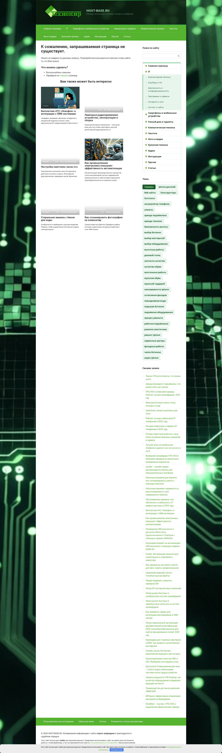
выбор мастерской (154, 238)
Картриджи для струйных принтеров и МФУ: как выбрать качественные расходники (163, 643)
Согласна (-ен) (116, 750)
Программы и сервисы (159, 96)
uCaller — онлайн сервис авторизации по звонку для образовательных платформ (159, 470)
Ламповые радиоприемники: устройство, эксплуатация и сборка (101, 117)
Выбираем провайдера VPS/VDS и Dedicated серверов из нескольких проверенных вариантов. (162, 459)
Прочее (115, 36)
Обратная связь (86, 721)
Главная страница (52, 28)
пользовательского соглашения (103, 743)
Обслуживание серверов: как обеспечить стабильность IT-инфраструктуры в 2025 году (160, 502)
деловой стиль (152, 255)
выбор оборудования (156, 243)
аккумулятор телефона (156, 204)
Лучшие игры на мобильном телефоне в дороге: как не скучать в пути (163, 448)
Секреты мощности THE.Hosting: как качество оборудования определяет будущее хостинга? (163, 680)
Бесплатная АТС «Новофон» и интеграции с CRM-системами (58, 112)
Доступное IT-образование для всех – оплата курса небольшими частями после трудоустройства (163, 669)
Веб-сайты (150, 192)
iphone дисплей (167, 186)
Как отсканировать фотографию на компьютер (104, 219)
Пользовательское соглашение (58, 721)
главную (64, 75)
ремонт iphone (152, 335)
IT (67, 28)
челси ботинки (152, 352)
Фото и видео (50, 36)
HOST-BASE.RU (98, 10)
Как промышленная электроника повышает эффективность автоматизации (103, 165)
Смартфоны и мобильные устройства (91, 28)
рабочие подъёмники (156, 323)
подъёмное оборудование (158, 312)
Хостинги (149, 198)
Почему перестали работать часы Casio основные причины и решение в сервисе (163, 437)
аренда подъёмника (155, 215)
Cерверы (149, 186)
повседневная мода (155, 300)
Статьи (127, 36)
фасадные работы (154, 346)
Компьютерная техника (159, 77)
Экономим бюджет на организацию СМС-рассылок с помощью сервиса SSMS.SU (163, 546)
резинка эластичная (155, 329)
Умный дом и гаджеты (125, 28)
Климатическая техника (152, 28)
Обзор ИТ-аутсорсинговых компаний (163, 588)
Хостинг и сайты (156, 107)
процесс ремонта (153, 317)
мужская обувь (152, 278)
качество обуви (152, 266)
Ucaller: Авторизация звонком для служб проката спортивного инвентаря (162, 557)
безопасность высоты (156, 226)
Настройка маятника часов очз (59, 166)
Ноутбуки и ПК (155, 82)
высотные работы (154, 249)
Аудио (87, 36)
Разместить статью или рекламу (127, 721)
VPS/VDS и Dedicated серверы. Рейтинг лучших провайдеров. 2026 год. (163, 395)
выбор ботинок (152, 232)
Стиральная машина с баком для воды (58, 219)
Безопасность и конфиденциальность (158, 89)
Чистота (173, 28)
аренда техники (153, 221)
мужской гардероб (154, 283)
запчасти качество (154, 261)
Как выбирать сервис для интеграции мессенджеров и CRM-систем (162, 615)
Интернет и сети (156, 101)
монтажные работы (155, 272)
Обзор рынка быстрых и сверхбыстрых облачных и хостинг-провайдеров (163, 604)
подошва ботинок (154, 306)
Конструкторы (168, 192)
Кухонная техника (70, 36)
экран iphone (151, 357)
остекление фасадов (155, 295)
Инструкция (100, 36)
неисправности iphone (156, 289)
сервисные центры (154, 340)
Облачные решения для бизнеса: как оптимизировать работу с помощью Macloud (161, 480)
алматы (148, 209)
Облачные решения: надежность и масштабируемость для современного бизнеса (162, 491)
